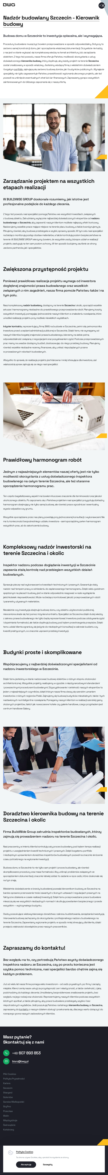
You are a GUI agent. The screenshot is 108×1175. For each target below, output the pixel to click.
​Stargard (7, 1092)
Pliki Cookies (9, 1073)
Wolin (6, 1115)
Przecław (8, 1111)
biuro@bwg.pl (20, 1061)
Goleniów (8, 1097)
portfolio (18, 69)
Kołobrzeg (8, 1129)
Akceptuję (26, 1164)
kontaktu (23, 1009)
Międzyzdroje (10, 1120)
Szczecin (7, 1087)
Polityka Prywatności (14, 1078)
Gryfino (7, 1106)
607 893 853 (26, 1052)
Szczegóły (47, 1164)
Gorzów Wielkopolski (13, 1101)
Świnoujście (9, 1124)
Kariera (6, 1083)
